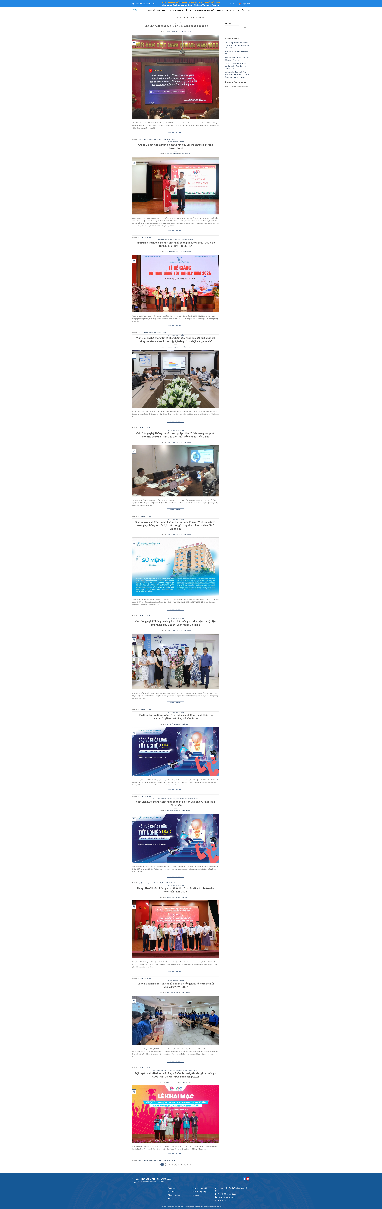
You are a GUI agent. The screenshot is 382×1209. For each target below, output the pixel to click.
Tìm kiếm (228, 23)
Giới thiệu (171, 1191)
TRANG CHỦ (150, 10)
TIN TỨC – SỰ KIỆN (176, 10)
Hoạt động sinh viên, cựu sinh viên (164, 23)
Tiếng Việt (244, 3)
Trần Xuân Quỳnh (185, 153)
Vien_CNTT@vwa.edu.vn (227, 1194)
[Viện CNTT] (135, 10)
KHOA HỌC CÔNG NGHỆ (204, 10)
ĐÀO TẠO (188, 10)
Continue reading (175, 132)
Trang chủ (171, 1188)
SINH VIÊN (240, 10)
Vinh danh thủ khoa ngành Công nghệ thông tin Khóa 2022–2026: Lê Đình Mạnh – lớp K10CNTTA (237, 74)
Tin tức (184, 23)
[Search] (249, 10)
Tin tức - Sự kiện (193, 23)
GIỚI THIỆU (161, 10)
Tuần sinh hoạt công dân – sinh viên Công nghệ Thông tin (175, 25)
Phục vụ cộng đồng (199, 1191)
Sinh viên (179, 23)
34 (184, 1164)
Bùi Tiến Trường (186, 31)
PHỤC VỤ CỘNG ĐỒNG (225, 10)
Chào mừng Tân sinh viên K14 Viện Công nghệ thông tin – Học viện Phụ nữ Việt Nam (237, 45)
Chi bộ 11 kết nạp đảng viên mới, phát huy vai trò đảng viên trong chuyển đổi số (236, 65)
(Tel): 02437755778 (224, 1200)
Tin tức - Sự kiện (174, 1195)
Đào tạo (171, 1198)
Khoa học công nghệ (199, 1188)
